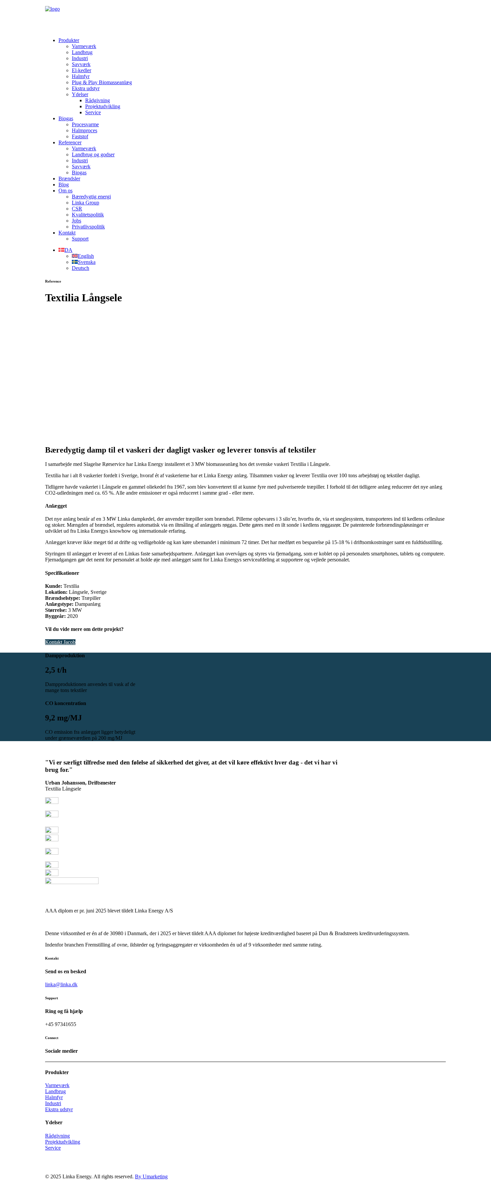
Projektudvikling (102, 106)
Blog (63, 184)
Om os (65, 190)
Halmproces (84, 130)
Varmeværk (84, 46)
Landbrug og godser (93, 154)
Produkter (68, 40)
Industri (80, 58)
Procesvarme (85, 124)
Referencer (69, 142)
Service (93, 112)
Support (80, 238)
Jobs (76, 220)
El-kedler (81, 70)
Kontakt (66, 232)
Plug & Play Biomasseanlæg (102, 82)
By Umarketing (151, 1176)
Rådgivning (97, 100)
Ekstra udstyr (86, 88)
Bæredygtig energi (91, 196)
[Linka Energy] (245, 16)
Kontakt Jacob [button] (60, 642)
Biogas (65, 118)
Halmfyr (81, 76)
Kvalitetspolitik (88, 214)
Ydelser (80, 94)
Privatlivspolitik (88, 226)
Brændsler (69, 178)
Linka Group (85, 202)
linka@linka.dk (61, 984)
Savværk (81, 64)
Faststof (80, 136)
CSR (77, 208)
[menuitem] (252, 76)
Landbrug (82, 52)
